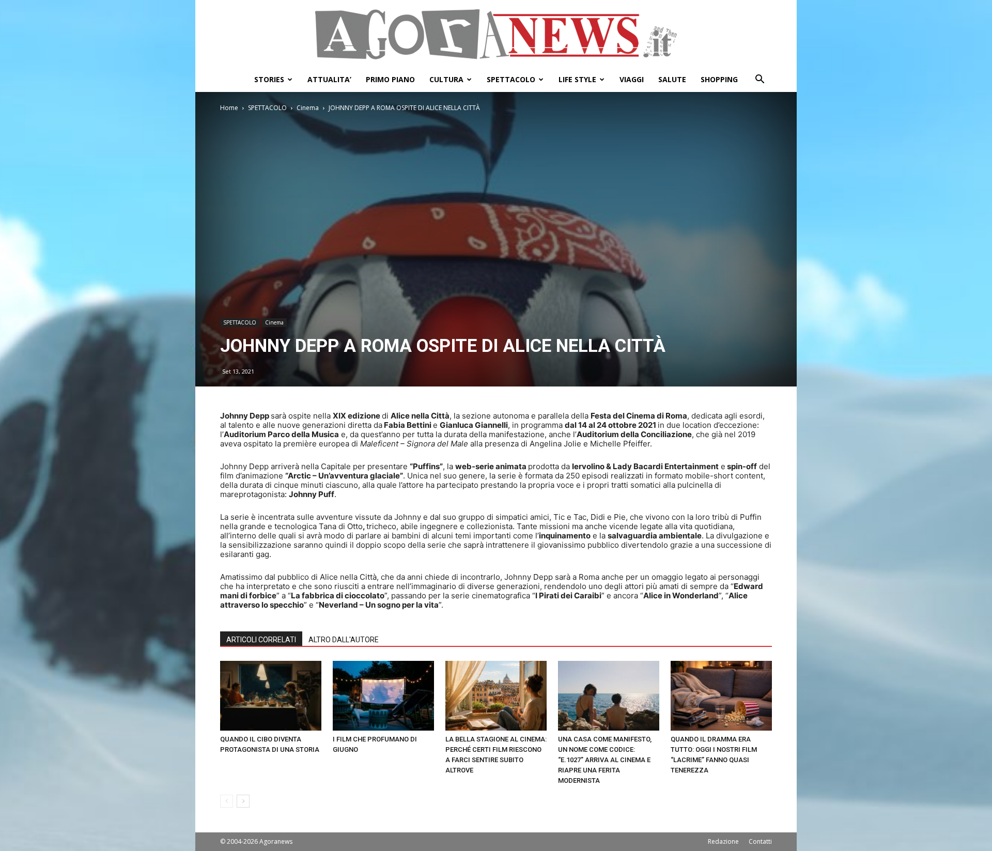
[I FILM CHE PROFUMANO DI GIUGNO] (383, 696)
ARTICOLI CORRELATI (261, 640)
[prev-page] (226, 801)
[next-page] (243, 801)
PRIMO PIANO (390, 79)
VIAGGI (631, 79)
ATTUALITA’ (329, 79)
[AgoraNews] (496, 34)
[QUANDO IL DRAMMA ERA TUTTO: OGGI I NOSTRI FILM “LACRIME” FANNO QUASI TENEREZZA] (721, 696)
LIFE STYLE (577, 79)
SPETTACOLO (511, 79)
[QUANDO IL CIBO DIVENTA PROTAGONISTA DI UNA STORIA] (270, 696)
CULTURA (446, 79)
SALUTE (672, 79)
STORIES (269, 79)
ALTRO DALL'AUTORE (343, 640)
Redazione (723, 841)
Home (229, 107)
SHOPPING (719, 79)
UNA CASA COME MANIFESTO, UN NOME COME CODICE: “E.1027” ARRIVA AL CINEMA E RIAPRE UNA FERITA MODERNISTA (605, 759)
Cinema (308, 107)
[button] (759, 80)
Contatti (760, 841)
